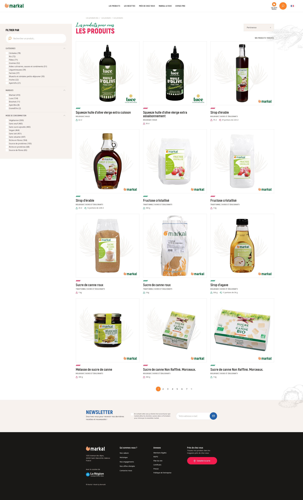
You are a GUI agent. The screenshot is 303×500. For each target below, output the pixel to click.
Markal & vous (165, 6)
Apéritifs (15, 83)
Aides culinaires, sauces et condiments (28, 66)
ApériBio (14, 105)
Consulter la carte (203, 461)
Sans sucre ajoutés (20, 127)
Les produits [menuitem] (106, 18)
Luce (13, 98)
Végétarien (16, 120)
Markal (14, 95)
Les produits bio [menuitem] (92, 18)
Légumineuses (17, 69)
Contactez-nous (126, 470)
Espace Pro (180, 6)
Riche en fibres (18, 140)
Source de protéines (20, 143)
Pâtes (13, 59)
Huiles (14, 79)
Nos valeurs (124, 453)
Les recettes (129, 6)
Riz (12, 56)
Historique (124, 457)
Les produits (114, 6)
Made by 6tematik (100, 485)
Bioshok (14, 101)
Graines (14, 63)
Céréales (15, 53)
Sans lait (15, 133)
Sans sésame (17, 137)
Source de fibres (18, 150)
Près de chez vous (147, 6)
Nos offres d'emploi (127, 466)
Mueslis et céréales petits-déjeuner (27, 76)
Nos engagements (127, 462)
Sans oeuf (16, 123)
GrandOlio (15, 108)
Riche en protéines (19, 147)
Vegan (14, 130)
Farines (14, 73)
